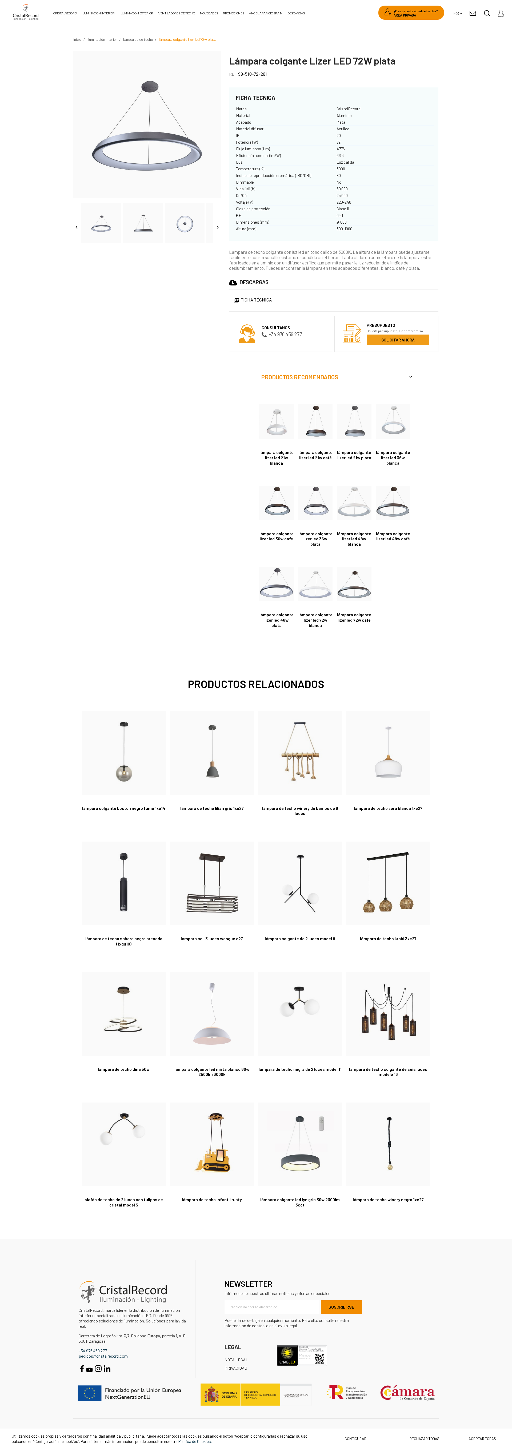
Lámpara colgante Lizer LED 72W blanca (315, 620)
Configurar (355, 1438)
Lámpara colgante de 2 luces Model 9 (300, 938)
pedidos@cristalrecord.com (103, 1355)
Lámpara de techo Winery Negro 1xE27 (388, 1199)
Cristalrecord (65, 13)
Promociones (233, 13)
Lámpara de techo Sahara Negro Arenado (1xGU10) (123, 941)
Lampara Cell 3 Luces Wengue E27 (212, 938)
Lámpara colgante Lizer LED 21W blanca (276, 457)
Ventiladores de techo (176, 13)
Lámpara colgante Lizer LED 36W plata (315, 539)
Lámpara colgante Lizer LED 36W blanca (393, 457)
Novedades (209, 13)
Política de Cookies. (195, 1441)
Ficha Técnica (252, 299)
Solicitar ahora (398, 339)
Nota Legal (236, 1359)
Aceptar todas (482, 1438)
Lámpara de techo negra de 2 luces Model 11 (300, 1069)
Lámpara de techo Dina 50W (124, 1069)
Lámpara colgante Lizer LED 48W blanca (354, 539)
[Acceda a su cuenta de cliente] (501, 11)
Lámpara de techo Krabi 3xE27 (388, 938)
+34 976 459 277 (285, 334)
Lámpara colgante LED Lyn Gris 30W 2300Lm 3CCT (300, 1202)
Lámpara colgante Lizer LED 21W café (315, 455)
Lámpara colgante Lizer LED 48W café (393, 536)
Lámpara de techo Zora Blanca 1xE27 (388, 808)
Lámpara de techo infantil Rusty (212, 1199)
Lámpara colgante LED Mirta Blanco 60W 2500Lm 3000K (211, 1072)
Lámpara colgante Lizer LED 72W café (354, 617)
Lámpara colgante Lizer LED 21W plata (354, 455)
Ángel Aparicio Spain (265, 13)
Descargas (296, 13)
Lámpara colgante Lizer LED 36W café (276, 536)
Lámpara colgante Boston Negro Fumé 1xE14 (123, 808)
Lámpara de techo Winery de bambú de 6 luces (300, 811)
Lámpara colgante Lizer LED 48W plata (276, 620)
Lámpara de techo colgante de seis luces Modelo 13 (388, 1072)
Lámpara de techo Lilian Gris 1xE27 (212, 808)
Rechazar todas (424, 1438)
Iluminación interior (98, 13)
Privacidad (236, 1367)
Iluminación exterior (136, 13)
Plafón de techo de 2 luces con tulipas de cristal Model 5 (124, 1202)
